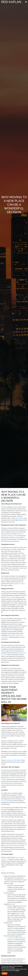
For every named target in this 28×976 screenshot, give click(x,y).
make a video (10, 597)
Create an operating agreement (16, 938)
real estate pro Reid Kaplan (13, 760)
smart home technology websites (15, 845)
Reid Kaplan (11, 2)
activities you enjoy (19, 583)
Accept (4, 973)
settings (17, 970)
